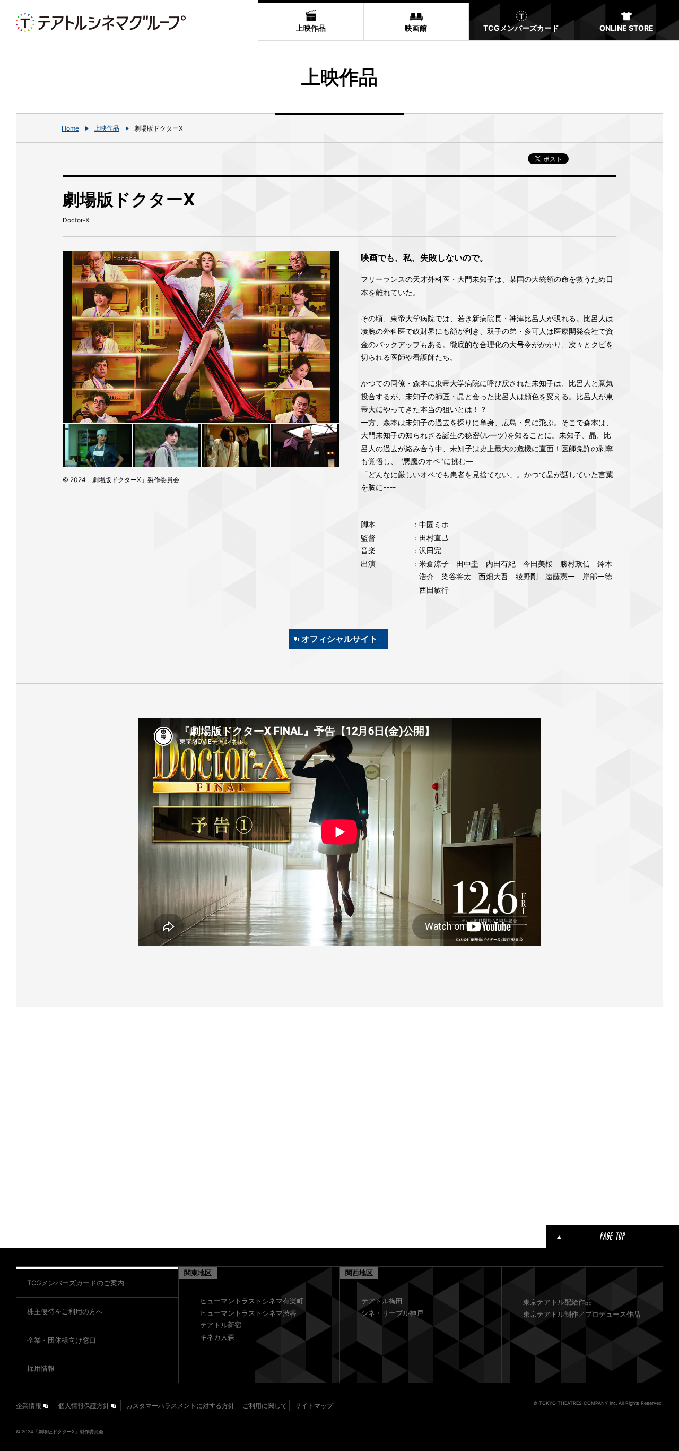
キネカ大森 (217, 1337)
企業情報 (28, 1406)
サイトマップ (314, 1406)
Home (70, 128)
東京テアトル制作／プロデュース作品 (581, 1314)
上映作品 (106, 128)
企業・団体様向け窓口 (61, 1340)
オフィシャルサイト (339, 638)
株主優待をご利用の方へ (65, 1311)
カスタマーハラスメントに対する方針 (180, 1406)
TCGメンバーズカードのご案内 (75, 1282)
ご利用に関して (264, 1406)
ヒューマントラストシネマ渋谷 (248, 1313)
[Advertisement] (201, 1114)
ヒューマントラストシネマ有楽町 (251, 1301)
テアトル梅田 (382, 1301)
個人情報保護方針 (83, 1406)
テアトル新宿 (220, 1324)
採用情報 (41, 1368)
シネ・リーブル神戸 (392, 1313)
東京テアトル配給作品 (557, 1302)
